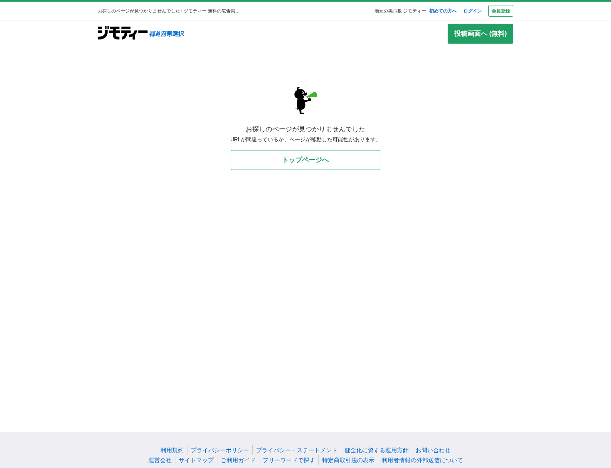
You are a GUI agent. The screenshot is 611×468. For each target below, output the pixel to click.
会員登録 (501, 10)
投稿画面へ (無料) (480, 33)
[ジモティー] (123, 33)
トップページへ (305, 159)
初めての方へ (443, 10)
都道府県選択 (166, 33)
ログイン (472, 10)
